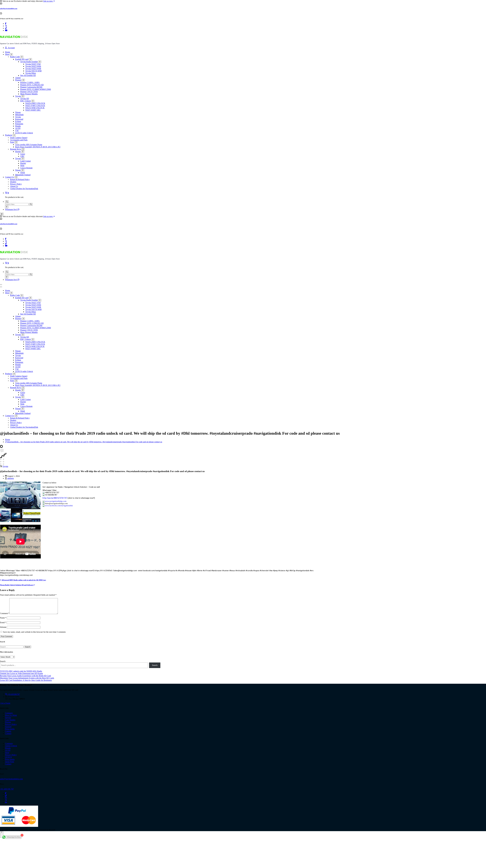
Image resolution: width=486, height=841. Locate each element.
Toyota (18, 96)
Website (3, 627)
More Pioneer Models (29, 94)
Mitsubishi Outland (23, 175)
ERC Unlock (25, 101)
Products (8, 135)
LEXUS (8, 757)
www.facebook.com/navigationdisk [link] (59, 506)
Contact (8, 733)
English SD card (21, 59)
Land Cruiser (25, 161)
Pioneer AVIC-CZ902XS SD (32, 85)
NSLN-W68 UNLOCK (35, 108)
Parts (12, 142)
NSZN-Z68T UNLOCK (35, 103)
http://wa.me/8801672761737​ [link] (55, 498)
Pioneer (18, 80)
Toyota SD (24, 98)
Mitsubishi (19, 115)
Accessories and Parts (18, 140)
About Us (14, 186)
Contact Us (9, 177)
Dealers (13, 182)
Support (8, 727)
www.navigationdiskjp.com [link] (55, 501)
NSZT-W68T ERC (33, 110)
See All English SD (28, 75)
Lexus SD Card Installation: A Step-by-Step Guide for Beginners (26, 680)
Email (3, 622)
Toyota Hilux (30, 73)
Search (2, 661)
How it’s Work (11, 715)
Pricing (8, 722)
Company (9, 713)
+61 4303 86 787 (7, 789)
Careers (8, 731)
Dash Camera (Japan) (18, 138)
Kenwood (19, 119)
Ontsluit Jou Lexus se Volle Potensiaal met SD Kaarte (21, 673)
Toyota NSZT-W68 (33, 69)
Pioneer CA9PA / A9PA (30, 82)
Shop (7, 54)
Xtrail (22, 172)
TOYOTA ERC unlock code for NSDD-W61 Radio (21, 671)
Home (7, 52)
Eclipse (18, 121)
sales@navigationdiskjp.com (8, 8)
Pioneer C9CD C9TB (29, 92)
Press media (10, 729)
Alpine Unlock (11, 746)
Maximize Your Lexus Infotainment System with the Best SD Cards (27, 678)
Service (8, 717)
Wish (22, 165)
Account (11, 48)
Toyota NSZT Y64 (32, 64)
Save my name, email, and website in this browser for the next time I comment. (34, 632)
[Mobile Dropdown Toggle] (11, 54)
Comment (4, 613)
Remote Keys (15, 149)
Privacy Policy (16, 184)
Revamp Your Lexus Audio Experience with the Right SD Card (25, 676)
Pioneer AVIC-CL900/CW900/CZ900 (35, 89)
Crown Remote (26, 168)
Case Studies (10, 720)
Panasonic (19, 124)
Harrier (23, 163)
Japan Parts (9, 762)
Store (7, 752)
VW (17, 130)
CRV (22, 156)
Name (3, 618)
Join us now (48, 1)
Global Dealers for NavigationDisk (24, 188)
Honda (18, 126)
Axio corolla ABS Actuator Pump (28, 144)
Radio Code (15, 57)
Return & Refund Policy (20, 179)
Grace (22, 154)
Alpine (18, 78)
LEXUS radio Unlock (24, 133)
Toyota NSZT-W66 (33, 66)
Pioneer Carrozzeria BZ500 (31, 87)
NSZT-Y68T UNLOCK (35, 105)
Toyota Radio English (29, 62)
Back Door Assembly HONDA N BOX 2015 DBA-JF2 (37, 147)
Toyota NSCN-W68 (33, 71)
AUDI (17, 128)
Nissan (18, 112)
